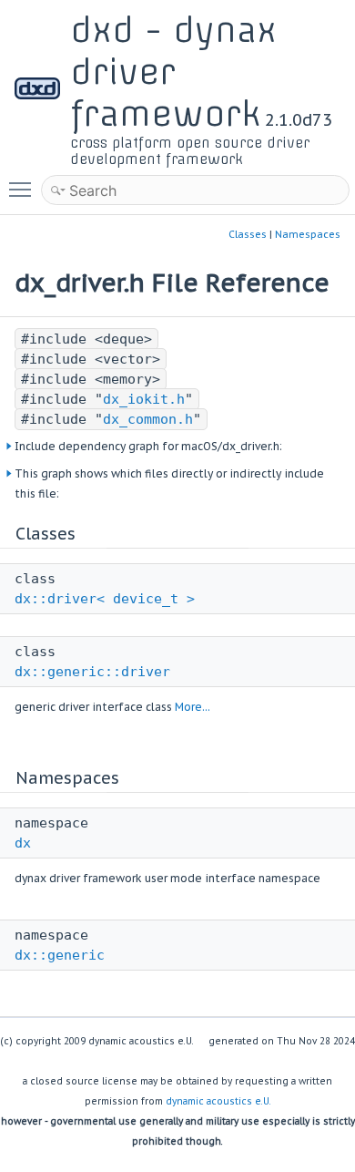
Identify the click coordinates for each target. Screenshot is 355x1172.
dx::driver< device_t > (105, 599)
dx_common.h (148, 419)
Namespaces (307, 234)
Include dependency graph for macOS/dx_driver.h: (148, 446)
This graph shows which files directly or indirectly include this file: (169, 483)
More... (192, 707)
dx (23, 843)
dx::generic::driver (92, 671)
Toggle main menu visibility (23, 188)
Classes (247, 234)
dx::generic (60, 955)
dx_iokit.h (144, 399)
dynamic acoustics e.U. (218, 1101)
